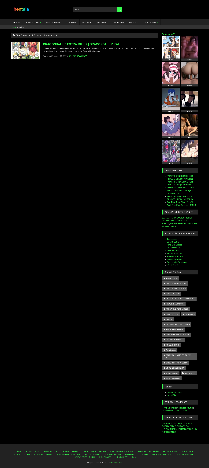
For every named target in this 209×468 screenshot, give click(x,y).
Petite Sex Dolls (169, 408)
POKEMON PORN (173, 345)
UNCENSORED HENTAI (175, 368)
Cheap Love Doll (174, 248)
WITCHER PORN (93, 454)
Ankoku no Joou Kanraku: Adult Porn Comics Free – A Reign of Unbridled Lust (180, 191)
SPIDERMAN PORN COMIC (176, 363)
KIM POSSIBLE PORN (174, 330)
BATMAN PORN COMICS (173, 218)
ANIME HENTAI (172, 278)
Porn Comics (171, 350)
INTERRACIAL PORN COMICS (178, 324)
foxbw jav (166, 34)
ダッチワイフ (173, 265)
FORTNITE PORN (175, 256)
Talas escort (172, 239)
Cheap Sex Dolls (174, 392)
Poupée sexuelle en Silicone (174, 411)
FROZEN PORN (172, 314)
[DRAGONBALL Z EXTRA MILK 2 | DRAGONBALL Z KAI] (25, 58)
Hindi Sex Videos (174, 245)
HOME (18, 22)
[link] (201, 460)
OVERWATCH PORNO (174, 340)
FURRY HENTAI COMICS (181, 224)
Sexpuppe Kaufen (185, 408)
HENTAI (169, 319)
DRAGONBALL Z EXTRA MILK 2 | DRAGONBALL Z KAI (81, 44)
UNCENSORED (118, 22)
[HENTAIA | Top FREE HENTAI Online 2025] (21, 9)
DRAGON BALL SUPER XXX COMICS (180, 299)
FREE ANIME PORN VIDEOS (177, 309)
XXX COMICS (134, 22)
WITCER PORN (172, 373)
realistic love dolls (174, 259)
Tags (134, 457)
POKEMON (86, 22)
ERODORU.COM (174, 254)
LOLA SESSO (173, 242)
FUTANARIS (72, 22)
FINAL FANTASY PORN (175, 304)
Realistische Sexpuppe (177, 262)
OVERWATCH (101, 22)
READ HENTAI (150, 22)
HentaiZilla (171, 395)
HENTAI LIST (121, 457)
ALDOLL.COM (173, 251)
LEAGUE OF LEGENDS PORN (178, 335)
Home (14, 27)
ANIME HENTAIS (32, 22)
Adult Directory (116, 463)
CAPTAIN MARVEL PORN (176, 288)
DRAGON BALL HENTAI (78, 56)
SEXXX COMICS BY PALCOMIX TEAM (177, 356)
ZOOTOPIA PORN (173, 378)
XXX (173, 34)
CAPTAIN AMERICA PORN (176, 283)
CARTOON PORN (53, 22)
